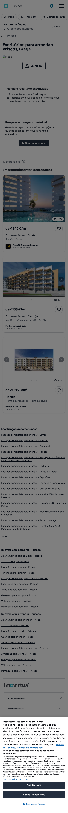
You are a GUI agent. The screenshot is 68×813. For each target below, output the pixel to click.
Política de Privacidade (30, 747)
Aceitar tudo (34, 785)
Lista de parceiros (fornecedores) (17, 779)
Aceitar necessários (34, 794)
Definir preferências (34, 804)
